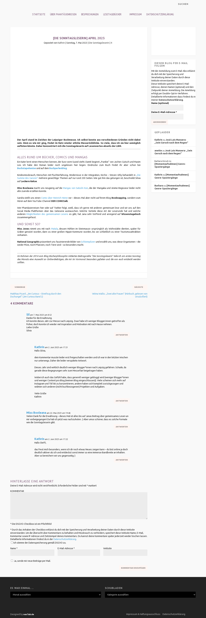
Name (14, 548)
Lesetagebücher (112, 14)
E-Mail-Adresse (66, 548)
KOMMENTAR (17, 491)
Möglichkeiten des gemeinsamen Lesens (47, 214)
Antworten (122, 335)
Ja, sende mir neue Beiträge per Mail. (32, 561)
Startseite (38, 14)
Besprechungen (89, 14)
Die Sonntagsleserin (99, 43)
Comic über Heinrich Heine (54, 198)
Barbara (158, 185)
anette (158, 150)
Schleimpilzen (88, 241)
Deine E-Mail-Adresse (164, 112)
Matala (54, 228)
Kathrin (61, 43)
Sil (28, 314)
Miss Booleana (36, 412)
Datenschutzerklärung (160, 14)
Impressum (135, 14)
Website (107, 548)
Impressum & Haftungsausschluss (143, 614)
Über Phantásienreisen (63, 14)
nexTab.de (28, 614)
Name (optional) (160, 103)
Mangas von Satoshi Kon (75, 188)
